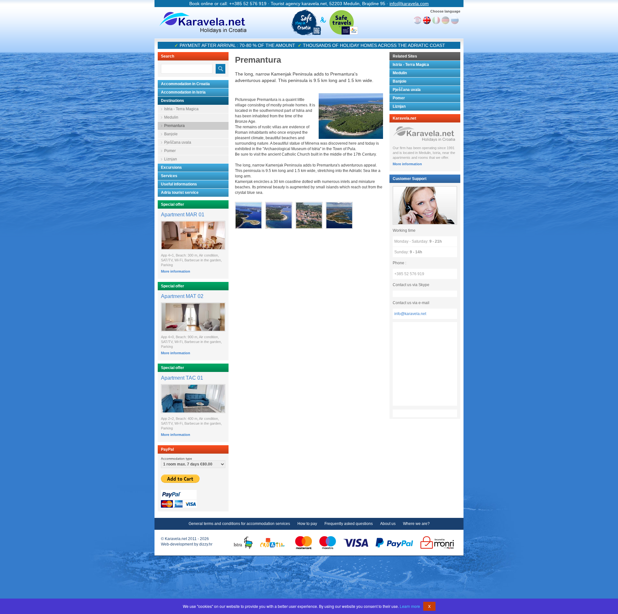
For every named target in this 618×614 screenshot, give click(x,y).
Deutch (445, 20)
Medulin (171, 117)
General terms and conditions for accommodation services (239, 523)
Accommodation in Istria (183, 92)
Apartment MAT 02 (182, 296)
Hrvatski (417, 20)
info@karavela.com (409, 3)
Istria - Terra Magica (181, 109)
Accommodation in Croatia (185, 84)
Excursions (171, 167)
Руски (455, 20)
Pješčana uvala (177, 142)
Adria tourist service (180, 192)
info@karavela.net (410, 314)
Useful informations (179, 184)
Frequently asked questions (348, 523)
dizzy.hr (205, 544)
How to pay (307, 523)
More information (175, 271)
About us (388, 523)
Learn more (410, 606)
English (427, 20)
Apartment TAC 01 (182, 378)
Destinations (172, 100)
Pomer (170, 151)
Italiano (436, 20)
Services (169, 176)
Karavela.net (203, 22)
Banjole (171, 134)
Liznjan (170, 159)
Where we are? (416, 523)
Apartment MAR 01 (182, 214)
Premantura (174, 125)
